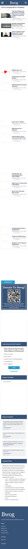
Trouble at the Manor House (19, 236)
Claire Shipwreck (8, 361)
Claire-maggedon (8, 364)
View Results (14, 371)
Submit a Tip (4, 528)
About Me (3, 539)
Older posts (8, 282)
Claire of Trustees (8, 354)
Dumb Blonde (7, 381)
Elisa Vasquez (16, 26)
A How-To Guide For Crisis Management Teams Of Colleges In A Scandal (18, 33)
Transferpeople (7, 427)
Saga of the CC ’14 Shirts (18, 121)
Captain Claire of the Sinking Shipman (13, 359)
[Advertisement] (14, 54)
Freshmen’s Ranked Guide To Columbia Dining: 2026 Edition (12, 444)
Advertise (3, 526)
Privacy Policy (4, 530)
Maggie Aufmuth (17, 18)
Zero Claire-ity (7, 356)
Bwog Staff (15, 36)
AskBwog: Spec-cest (17, 70)
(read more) (20, 441)
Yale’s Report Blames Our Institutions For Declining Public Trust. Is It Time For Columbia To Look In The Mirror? (18, 14)
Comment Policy (4, 532)
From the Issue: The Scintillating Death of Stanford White (17, 175)
